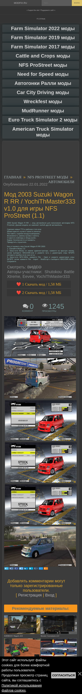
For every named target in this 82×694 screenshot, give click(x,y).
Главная (12, 177)
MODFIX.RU (20, 3)
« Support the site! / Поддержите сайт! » (41, 10)
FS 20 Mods (41, 19)
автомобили (61, 182)
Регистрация (30, 595)
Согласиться (63, 675)
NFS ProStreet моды (47, 177)
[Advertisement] (40, 159)
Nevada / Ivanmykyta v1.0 (50, 636)
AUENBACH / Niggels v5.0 (13, 636)
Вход (49, 595)
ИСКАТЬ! (77, 3)
